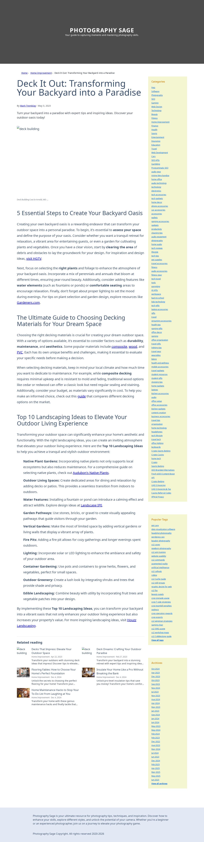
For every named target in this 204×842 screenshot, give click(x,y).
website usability (158, 556)
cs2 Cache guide (158, 579)
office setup (156, 401)
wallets (154, 217)
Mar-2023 (155, 707)
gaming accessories (160, 221)
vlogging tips (157, 382)
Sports (154, 133)
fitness (154, 267)
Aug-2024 (155, 699)
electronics (156, 190)
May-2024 (155, 730)
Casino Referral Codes (161, 493)
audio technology (159, 183)
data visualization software (163, 529)
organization (157, 424)
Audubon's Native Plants (91, 473)
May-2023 (155, 726)
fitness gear (156, 275)
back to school (157, 298)
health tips (156, 324)
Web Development (159, 152)
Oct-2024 (155, 669)
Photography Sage (102, 30)
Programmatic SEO (159, 168)
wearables (156, 355)
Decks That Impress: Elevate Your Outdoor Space (52, 651)
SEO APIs (155, 160)
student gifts (156, 378)
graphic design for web (161, 586)
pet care (155, 525)
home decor (156, 202)
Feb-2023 (155, 737)
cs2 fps (154, 590)
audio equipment (158, 236)
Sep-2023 (155, 684)
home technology (159, 428)
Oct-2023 (155, 680)
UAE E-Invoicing (158, 485)
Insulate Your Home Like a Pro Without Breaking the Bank (120, 671)
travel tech (156, 439)
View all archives (159, 783)
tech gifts (155, 305)
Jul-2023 (155, 691)
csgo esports (157, 617)
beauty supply (157, 594)
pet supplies (156, 259)
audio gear (156, 171)
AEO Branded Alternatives (163, 470)
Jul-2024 (155, 753)
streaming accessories (161, 320)
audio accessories (159, 271)
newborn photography (161, 548)
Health (154, 129)
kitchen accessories (160, 393)
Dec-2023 (155, 676)
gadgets (155, 225)
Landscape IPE (91, 505)
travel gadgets (157, 370)
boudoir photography (160, 540)
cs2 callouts (156, 571)
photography (157, 240)
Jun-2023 (155, 756)
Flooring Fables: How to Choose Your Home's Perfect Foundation (54, 671)
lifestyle (154, 252)
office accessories (159, 405)
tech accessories (158, 194)
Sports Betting (157, 466)
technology (156, 187)
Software (155, 91)
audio (153, 397)
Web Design (156, 106)
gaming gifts (156, 328)
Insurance (155, 141)
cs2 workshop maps (160, 632)
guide (81, 396)
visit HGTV (33, 258)
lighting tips (156, 347)
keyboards (156, 447)
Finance (154, 125)
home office (156, 179)
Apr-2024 (155, 703)
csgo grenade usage (160, 598)
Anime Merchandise (160, 175)
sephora (155, 609)
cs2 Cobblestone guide (161, 636)
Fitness (154, 118)
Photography (157, 95)
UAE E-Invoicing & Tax (161, 489)
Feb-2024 (155, 734)
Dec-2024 (155, 760)
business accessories (160, 416)
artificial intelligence (160, 567)
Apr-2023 (155, 672)
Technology (156, 110)
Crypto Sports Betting (160, 451)
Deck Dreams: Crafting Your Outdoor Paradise (119, 651)
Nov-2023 (155, 695)
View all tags (157, 640)
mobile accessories (159, 366)
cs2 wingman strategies (161, 621)
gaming (154, 336)
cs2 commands (158, 560)
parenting (155, 286)
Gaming (154, 103)
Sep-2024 (155, 714)
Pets (153, 87)
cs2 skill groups (158, 582)
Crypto (154, 462)
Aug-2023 (155, 745)
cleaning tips (157, 233)
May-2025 (155, 776)
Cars (153, 156)
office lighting (157, 443)
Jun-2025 (155, 779)
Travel (154, 148)
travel (154, 317)
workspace (156, 294)
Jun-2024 (155, 722)
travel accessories (159, 263)
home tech (156, 458)
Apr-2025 (155, 768)
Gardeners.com (28, 302)
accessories (156, 213)
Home (24, 72)
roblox (154, 575)
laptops (154, 389)
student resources (159, 374)
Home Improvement (41, 72)
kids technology (158, 301)
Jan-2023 (155, 711)
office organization (159, 340)
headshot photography (161, 533)
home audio (156, 244)
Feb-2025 (155, 764)
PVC (20, 352)
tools (153, 282)
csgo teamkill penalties (161, 605)
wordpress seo (157, 537)
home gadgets (157, 386)
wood (133, 346)
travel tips (155, 420)
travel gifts (156, 343)
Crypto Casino (157, 454)
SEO (153, 99)
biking (154, 359)
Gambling (155, 164)
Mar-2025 (155, 772)
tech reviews (157, 248)
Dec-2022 (155, 741)
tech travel (156, 278)
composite (119, 346)
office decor (156, 332)
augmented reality (159, 563)
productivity (156, 229)
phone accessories (159, 206)
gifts (153, 313)
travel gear (156, 351)
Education (155, 145)
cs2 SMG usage (158, 628)
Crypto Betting (157, 481)
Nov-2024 (155, 688)
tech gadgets (157, 198)
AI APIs (154, 290)
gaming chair (157, 625)
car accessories (158, 210)
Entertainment (157, 137)
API (152, 477)
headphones (156, 431)
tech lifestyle (157, 435)
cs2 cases (155, 544)
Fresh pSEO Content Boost (163, 473)
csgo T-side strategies (161, 602)
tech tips (155, 255)
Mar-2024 (155, 749)
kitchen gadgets (158, 408)
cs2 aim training (158, 552)
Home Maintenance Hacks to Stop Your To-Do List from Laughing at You (55, 692)
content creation (158, 412)
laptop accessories (159, 309)
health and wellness (160, 363)
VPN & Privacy (157, 496)
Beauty (154, 114)
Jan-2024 (155, 718)
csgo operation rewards (161, 613)
